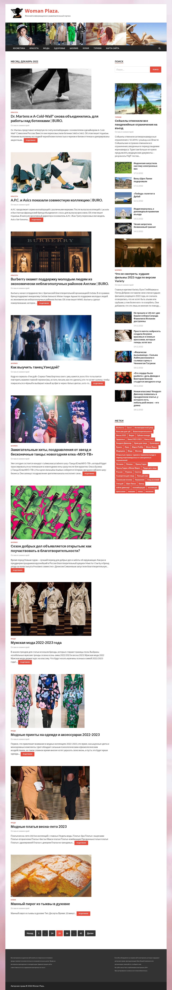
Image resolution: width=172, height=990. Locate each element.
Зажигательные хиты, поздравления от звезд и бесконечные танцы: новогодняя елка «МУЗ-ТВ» (52, 451)
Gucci (129, 427)
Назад (30, 933)
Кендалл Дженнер (123, 443)
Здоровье (59, 48)
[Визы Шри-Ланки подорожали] (123, 188)
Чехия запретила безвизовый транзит (145, 225)
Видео (131, 435)
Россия (119, 472)
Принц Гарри (140, 464)
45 (81, 933)
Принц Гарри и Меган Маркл (128, 468)
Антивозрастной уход (144, 427)
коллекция (152, 487)
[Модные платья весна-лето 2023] (60, 794)
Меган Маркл (151, 447)
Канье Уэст (149, 439)
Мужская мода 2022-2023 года (36, 642)
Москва (138, 451)
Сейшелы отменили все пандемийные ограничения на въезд (136, 124)
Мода (46, 48)
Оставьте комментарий (20, 125)
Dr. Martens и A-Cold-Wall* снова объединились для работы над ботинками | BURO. (54, 118)
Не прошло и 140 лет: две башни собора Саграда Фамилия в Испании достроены (147, 317)
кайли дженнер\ (123, 487)
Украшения (139, 480)
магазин (131, 491)
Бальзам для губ (123, 431)
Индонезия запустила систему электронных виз (145, 166)
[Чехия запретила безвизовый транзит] (123, 233)
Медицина (120, 451)
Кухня (86, 48)
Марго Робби (137, 447)
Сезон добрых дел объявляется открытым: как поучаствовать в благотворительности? (51, 548)
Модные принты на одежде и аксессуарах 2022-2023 (55, 734)
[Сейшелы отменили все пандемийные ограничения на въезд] (138, 114)
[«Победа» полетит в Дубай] (123, 203)
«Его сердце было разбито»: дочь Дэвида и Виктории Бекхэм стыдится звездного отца (147, 377)
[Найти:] (138, 70)
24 (52, 933)
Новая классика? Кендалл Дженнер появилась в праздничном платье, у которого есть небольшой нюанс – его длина (147, 398)
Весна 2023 (121, 435)
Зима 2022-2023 (135, 439)
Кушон (119, 447)
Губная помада (143, 435)
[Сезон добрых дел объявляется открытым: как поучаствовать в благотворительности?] (60, 513)
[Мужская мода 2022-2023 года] (60, 610)
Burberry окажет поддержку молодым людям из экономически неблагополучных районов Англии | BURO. (60, 281)
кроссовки (120, 491)
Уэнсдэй (119, 484)
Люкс (127, 447)
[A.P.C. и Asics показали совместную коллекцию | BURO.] (60, 174)
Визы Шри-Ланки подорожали (143, 180)
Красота (34, 48)
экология (149, 491)
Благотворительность (142, 431)
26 (67, 933)
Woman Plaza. (42, 11)
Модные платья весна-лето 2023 (39, 826)
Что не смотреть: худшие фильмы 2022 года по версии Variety (135, 277)
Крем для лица (140, 443)
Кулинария (154, 443)
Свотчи (138, 472)
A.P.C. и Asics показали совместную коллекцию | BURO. (57, 200)
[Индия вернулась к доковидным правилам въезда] (123, 218)
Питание (119, 464)
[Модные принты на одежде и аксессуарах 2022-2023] (60, 702)
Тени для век (142, 476)
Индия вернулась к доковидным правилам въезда (146, 211)
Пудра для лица (149, 468)
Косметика (19, 48)
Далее (90, 933)
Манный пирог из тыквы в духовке (40, 904)
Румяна (128, 472)
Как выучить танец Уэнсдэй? (35, 367)
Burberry (120, 427)
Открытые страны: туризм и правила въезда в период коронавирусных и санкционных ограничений (136, 457)
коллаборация (139, 487)
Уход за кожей (153, 480)
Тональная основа (124, 480)
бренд (141, 484)
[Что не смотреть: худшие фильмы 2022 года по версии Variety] (138, 267)
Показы (129, 464)
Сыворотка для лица (125, 476)
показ (140, 491)
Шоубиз (74, 48)
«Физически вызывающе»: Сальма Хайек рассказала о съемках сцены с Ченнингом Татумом (146, 358)
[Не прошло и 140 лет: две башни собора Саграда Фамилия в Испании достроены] (123, 322)
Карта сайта (112, 48)
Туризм (97, 48)
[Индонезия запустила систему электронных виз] (123, 172)
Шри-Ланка (131, 484)
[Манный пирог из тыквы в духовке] (60, 877)
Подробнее (30, 140)
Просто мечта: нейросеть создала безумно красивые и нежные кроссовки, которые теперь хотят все (147, 337)
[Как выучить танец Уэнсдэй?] (60, 339)
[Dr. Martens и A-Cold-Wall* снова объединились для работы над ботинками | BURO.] (60, 90)
